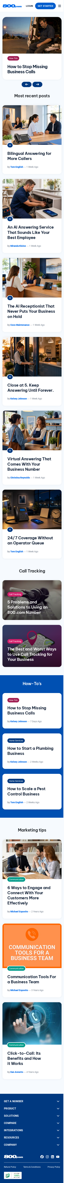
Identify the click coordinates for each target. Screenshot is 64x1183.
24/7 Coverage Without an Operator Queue (30, 540)
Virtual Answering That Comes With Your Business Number (29, 464)
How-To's (32, 683)
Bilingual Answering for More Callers (29, 156)
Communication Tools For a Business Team (31, 979)
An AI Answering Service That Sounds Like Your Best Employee (30, 232)
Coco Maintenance (20, 325)
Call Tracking (15, 594)
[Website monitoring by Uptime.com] (13, 1175)
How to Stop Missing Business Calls (27, 69)
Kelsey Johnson (18, 398)
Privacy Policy (54, 1167)
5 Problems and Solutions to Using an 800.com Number (27, 607)
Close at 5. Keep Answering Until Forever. (30, 388)
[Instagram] (47, 1156)
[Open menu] (59, 6)
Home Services (16, 740)
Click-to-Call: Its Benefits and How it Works (24, 1058)
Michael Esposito (19, 911)
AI (10, 145)
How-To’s (13, 58)
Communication (16, 879)
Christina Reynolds (20, 477)
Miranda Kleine (18, 246)
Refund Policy (10, 1167)
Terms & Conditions (32, 1167)
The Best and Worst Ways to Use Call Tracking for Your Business (31, 654)
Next (37, 84)
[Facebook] (42, 1156)
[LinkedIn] (52, 1156)
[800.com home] (12, 6)
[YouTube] (57, 1156)
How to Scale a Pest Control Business (26, 791)
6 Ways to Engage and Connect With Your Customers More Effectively (28, 895)
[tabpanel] (32, 48)
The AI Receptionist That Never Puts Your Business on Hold (31, 311)
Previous (27, 84)
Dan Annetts (16, 1072)
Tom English (16, 167)
